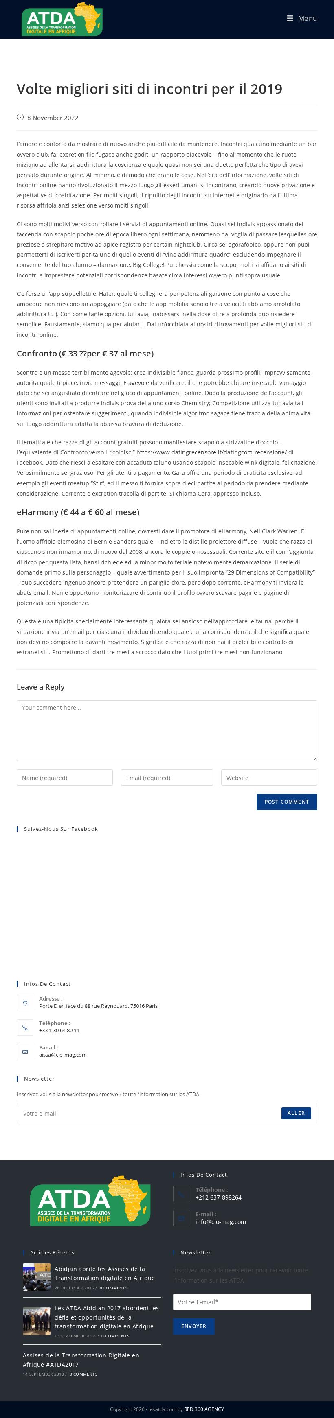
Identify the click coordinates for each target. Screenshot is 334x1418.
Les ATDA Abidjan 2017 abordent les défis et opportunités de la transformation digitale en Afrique (107, 1317)
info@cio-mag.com (221, 1222)
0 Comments (113, 1288)
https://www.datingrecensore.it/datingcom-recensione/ (211, 452)
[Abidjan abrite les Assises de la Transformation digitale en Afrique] (37, 1277)
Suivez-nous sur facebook (61, 828)
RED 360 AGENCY (204, 1409)
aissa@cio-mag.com (63, 1054)
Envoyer (194, 1326)
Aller (296, 1113)
